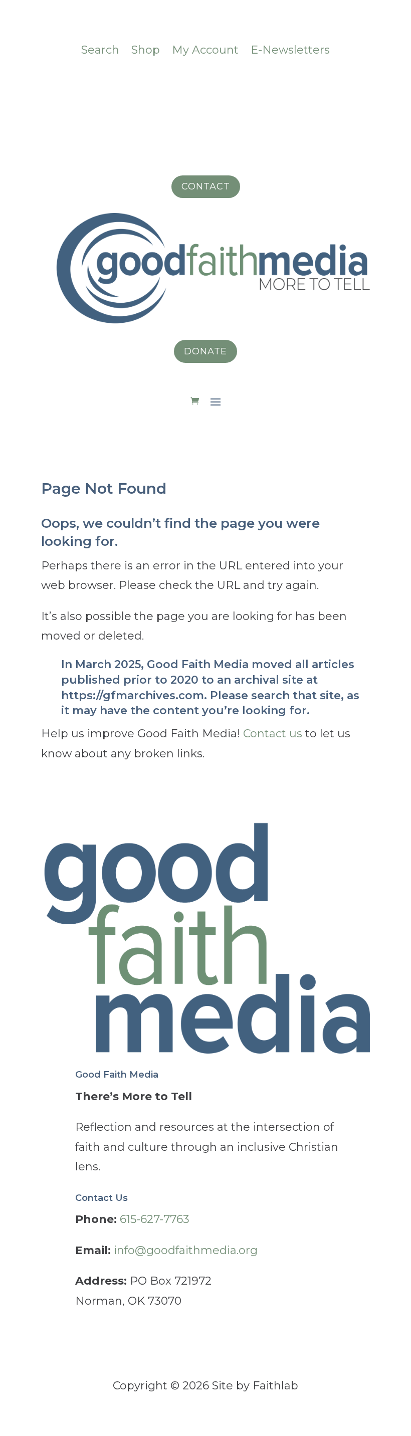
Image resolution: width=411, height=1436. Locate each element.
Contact (205, 186)
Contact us (272, 733)
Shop (145, 50)
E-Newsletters (290, 50)
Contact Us (101, 1197)
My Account (205, 50)
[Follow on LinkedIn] (226, 83)
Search (100, 50)
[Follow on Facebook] (145, 83)
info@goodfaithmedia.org (186, 1250)
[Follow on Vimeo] (185, 83)
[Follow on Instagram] (165, 83)
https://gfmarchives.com (132, 695)
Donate (205, 351)
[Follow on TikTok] (205, 83)
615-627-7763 (154, 1219)
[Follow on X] (246, 83)
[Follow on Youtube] (266, 83)
